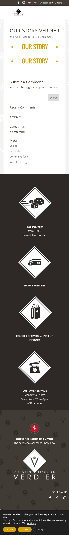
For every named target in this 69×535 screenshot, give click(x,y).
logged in (30, 87)
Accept (10, 529)
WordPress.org (18, 162)
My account (45, 3)
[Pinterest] (57, 497)
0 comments (47, 36)
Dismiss (24, 529)
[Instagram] (64, 497)
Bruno (16, 36)
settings (31, 523)
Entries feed (16, 151)
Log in (13, 145)
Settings (40, 529)
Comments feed (19, 156)
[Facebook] (50, 497)
